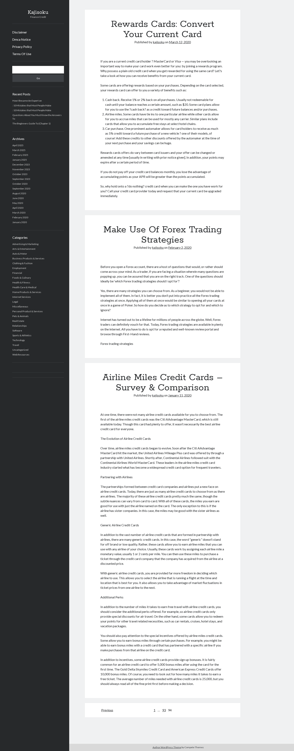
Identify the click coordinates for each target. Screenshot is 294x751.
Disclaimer (19, 32)
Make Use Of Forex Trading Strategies (162, 235)
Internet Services (21, 296)
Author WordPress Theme (167, 747)
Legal (15, 301)
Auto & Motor (19, 253)
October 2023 (19, 174)
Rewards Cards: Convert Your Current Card (162, 29)
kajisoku (158, 42)
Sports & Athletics (21, 335)
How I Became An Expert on (27, 100)
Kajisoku (38, 12)
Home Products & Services (26, 292)
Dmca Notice (21, 39)
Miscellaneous (20, 306)
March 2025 (18, 150)
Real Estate (18, 320)
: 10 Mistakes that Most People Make (31, 105)
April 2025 (17, 145)
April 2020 (17, 207)
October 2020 (19, 183)
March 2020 (18, 212)
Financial (17, 272)
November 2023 (21, 169)
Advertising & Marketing (25, 244)
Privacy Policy (22, 46)
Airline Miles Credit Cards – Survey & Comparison (162, 383)
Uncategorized (20, 349)
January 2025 (19, 159)
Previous (107, 710)
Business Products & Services (28, 258)
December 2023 (21, 164)
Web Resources (20, 354)
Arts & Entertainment (23, 248)
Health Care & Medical (24, 287)
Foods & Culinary (21, 277)
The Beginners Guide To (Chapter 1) (31, 123)
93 (164, 710)
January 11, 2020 (179, 395)
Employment (19, 268)
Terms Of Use (21, 54)
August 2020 (19, 193)
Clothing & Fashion (22, 263)
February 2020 (20, 217)
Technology (18, 340)
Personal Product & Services (27, 311)
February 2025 (20, 154)
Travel (15, 344)
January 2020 (19, 222)
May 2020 (17, 202)
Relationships (19, 325)
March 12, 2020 (180, 42)
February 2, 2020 (179, 247)
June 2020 (18, 198)
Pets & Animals (20, 316)
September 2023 (21, 178)
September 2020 (21, 188)
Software (17, 330)
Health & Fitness (21, 282)
